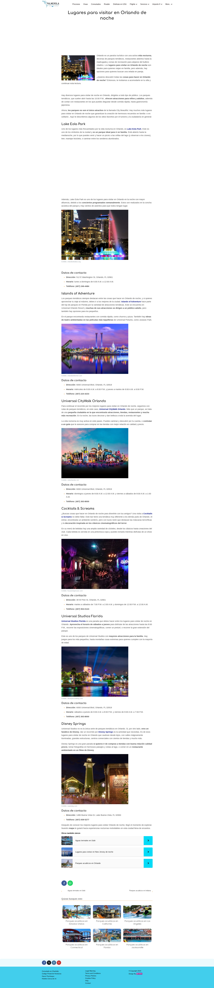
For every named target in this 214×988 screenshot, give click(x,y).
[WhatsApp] (70, 883)
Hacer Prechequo (48, 976)
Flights (132, 4)
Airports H (156, 4)
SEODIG (139, 974)
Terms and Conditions (93, 973)
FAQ (86, 981)
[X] (49, 962)
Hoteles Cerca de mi (49, 979)
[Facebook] (64, 883)
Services (143, 4)
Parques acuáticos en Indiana (140, 890)
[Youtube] (59, 962)
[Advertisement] (107, 37)
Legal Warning (90, 971)
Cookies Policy (90, 978)
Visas (85, 4)
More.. (167, 4)
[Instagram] (54, 962)
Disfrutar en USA (120, 4)
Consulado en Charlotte (50, 971)
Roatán (107, 4)
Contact (88, 983)
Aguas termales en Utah (76, 890)
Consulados (96, 4)
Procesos (76, 4)
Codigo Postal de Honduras (51, 974)
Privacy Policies (90, 976)
